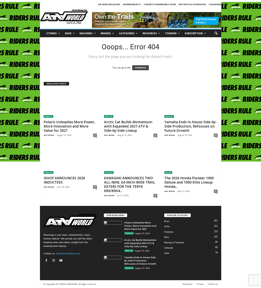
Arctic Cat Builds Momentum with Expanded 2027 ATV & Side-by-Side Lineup (128, 126)
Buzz (167, 221)
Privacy (200, 284)
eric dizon (49, 135)
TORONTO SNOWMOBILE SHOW (160, 4)
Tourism (170, 33)
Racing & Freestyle (174, 242)
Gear (68, 33)
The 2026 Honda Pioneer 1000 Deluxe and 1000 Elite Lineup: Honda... (189, 182)
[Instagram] (54, 260)
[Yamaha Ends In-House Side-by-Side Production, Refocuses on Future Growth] (191, 103)
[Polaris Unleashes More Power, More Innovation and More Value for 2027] (70, 103)
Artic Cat (108, 116)
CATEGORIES (126, 33)
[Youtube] (61, 260)
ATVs (167, 226)
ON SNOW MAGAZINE (109, 4)
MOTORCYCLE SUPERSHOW (192, 4)
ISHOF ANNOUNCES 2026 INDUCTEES (64, 180)
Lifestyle (168, 248)
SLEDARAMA (215, 4)
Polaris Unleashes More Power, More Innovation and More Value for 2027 (69, 126)
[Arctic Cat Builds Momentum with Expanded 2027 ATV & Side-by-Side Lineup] (130, 103)
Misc (166, 237)
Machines (86, 33)
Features (48, 116)
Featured (49, 172)
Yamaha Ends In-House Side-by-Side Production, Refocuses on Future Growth (190, 126)
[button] (216, 33)
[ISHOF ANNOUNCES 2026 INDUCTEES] (70, 159)
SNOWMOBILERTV (132, 4)
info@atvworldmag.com (68, 253)
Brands (106, 33)
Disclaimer (188, 284)
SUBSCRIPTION (194, 33)
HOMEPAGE (140, 68)
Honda (168, 172)
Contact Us (213, 284)
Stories (51, 33)
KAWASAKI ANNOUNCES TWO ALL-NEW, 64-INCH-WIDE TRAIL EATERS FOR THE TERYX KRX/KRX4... (129, 184)
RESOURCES (150, 33)
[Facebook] (47, 260)
